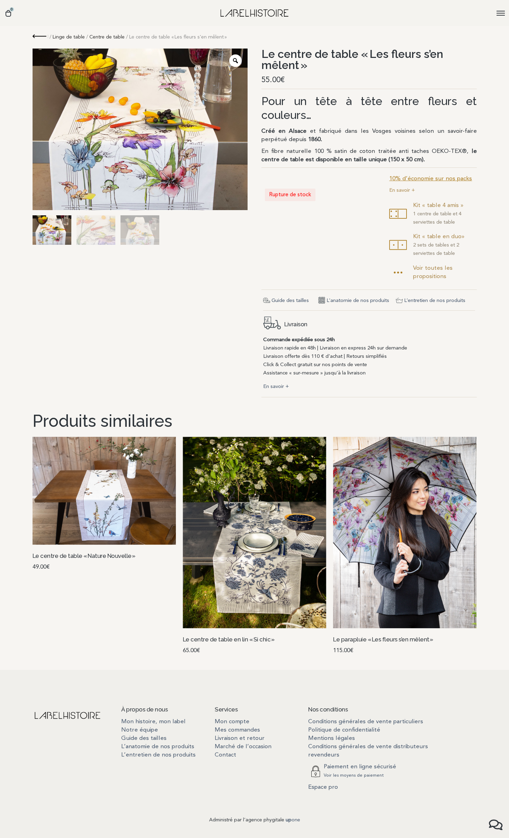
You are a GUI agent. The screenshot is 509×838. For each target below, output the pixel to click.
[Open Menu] (500, 13)
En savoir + (402, 190)
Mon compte (232, 722)
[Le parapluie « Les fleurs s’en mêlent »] (404, 532)
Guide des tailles (290, 300)
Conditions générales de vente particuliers (365, 722)
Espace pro (323, 787)
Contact (225, 755)
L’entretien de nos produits (434, 300)
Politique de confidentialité (344, 730)
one (293, 820)
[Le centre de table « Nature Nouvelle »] (104, 491)
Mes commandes (237, 730)
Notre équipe (139, 730)
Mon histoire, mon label (153, 722)
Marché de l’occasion (243, 747)
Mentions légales (331, 738)
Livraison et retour (240, 738)
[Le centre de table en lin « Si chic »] (254, 532)
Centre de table (107, 37)
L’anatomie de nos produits (358, 300)
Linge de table (69, 37)
